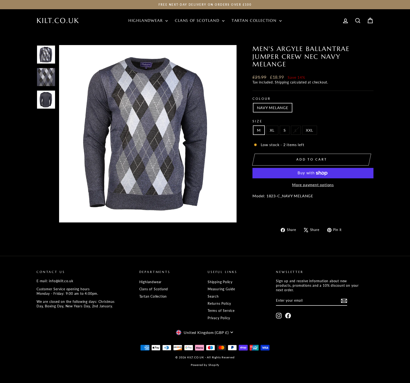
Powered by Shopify (205, 365)
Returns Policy (219, 303)
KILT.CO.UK (58, 20)
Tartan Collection (255, 20)
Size (257, 121)
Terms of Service (221, 311)
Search (213, 296)
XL (272, 130)
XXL (309, 130)
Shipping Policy (220, 282)
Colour (261, 99)
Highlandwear (146, 20)
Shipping (282, 82)
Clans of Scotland (198, 20)
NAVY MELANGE (272, 107)
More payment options (313, 184)
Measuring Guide (221, 289)
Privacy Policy (219, 318)
